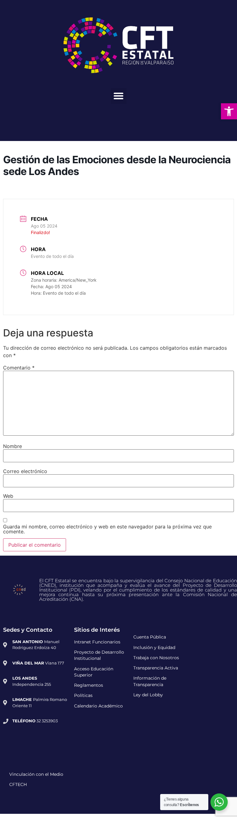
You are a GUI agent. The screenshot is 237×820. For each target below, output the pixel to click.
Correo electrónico (25, 471)
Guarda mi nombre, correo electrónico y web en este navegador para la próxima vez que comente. (107, 529)
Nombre (12, 446)
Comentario (19, 367)
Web (8, 495)
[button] (119, 96)
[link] (229, 111)
